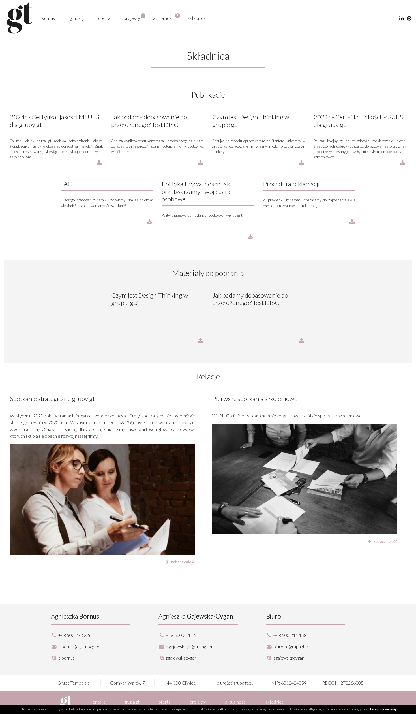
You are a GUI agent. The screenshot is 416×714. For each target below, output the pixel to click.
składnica (197, 18)
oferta (104, 18)
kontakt (49, 18)
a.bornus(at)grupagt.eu (80, 646)
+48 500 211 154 (182, 635)
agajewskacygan (181, 657)
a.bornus (66, 657)
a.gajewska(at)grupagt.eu (189, 646)
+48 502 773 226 (74, 635)
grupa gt (77, 18)
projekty (132, 18)
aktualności (164, 18)
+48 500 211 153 (289, 635)
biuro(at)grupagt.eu (291, 646)
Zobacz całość (183, 562)
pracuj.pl (409, 18)
